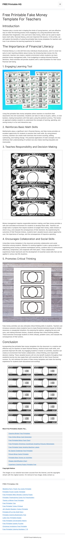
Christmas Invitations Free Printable (15, 526)
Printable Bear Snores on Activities (20, 457)
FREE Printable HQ (12, 4)
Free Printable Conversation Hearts (15, 520)
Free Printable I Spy (9, 503)
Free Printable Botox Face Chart (19, 440)
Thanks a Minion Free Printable (13, 500)
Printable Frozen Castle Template (14, 492)
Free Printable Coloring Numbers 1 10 (15, 529)
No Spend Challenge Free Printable (20, 451)
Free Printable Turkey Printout (13, 506)
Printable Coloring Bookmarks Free (14, 515)
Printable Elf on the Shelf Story (13, 512)
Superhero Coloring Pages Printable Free (22, 464)
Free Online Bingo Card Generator (20, 437)
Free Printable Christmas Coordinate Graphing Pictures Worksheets (31, 444)
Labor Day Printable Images (12, 518)
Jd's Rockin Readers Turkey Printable (15, 509)
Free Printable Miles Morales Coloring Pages (18, 495)
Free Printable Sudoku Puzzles (13, 523)
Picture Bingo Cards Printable (19, 454)
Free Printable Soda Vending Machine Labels (24, 447)
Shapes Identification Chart (18, 461)
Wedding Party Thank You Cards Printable (17, 489)
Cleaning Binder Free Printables (19, 433)
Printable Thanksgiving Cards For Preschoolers (18, 497)
